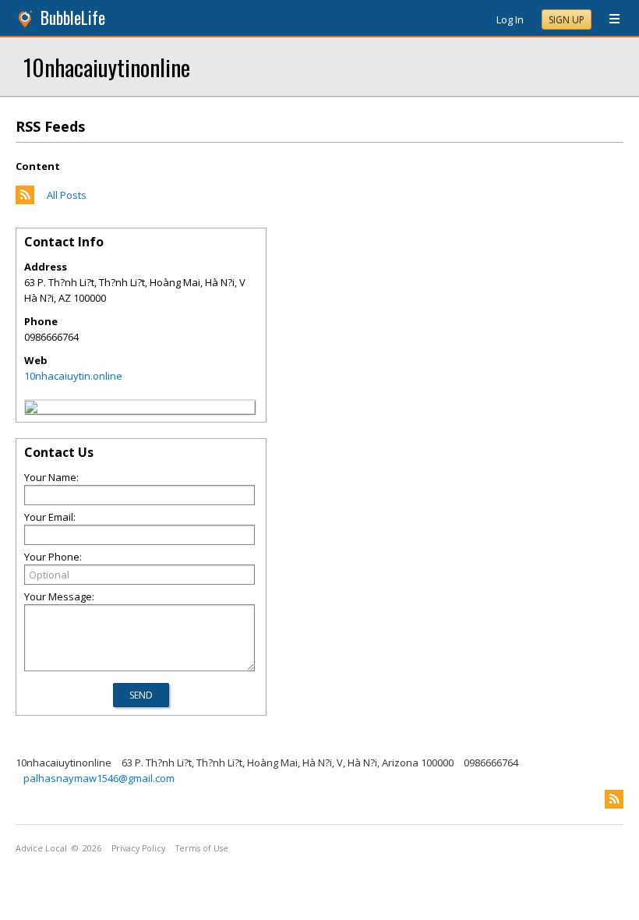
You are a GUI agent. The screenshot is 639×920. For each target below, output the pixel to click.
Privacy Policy (138, 848)
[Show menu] (608, 19)
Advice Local (41, 848)
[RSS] (614, 799)
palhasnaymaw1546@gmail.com (99, 778)
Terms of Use (201, 848)
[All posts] (25, 200)
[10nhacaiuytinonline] (31, 409)
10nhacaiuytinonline (106, 66)
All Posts (66, 195)
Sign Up (566, 20)
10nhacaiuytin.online (73, 376)
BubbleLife (73, 17)
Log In (510, 19)
